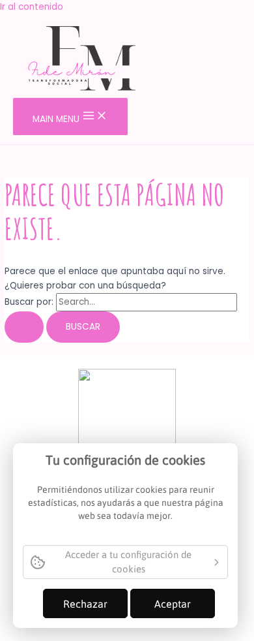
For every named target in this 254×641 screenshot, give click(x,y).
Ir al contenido (31, 7)
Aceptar (172, 604)
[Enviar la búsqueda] (24, 327)
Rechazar (85, 604)
